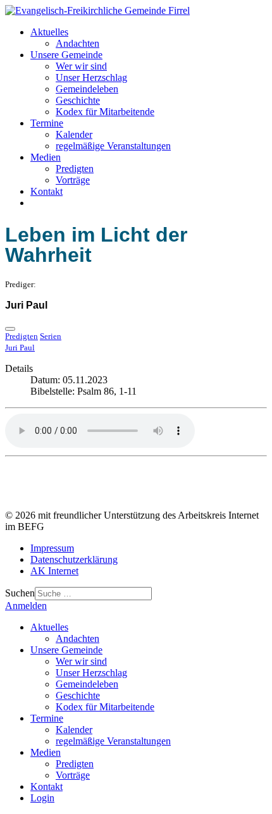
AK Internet (54, 570)
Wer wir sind (81, 66)
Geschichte (78, 100)
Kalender (74, 134)
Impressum (52, 548)
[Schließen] (10, 329)
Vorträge (73, 180)
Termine (46, 123)
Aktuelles (49, 32)
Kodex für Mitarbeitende (105, 111)
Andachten (77, 43)
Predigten (75, 168)
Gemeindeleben (87, 88)
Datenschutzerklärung (74, 559)
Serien (50, 336)
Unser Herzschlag (91, 77)
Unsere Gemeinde (66, 54)
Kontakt (46, 191)
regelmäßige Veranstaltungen (113, 145)
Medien (45, 157)
